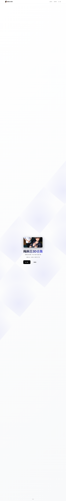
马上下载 (59, 1)
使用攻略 (55, 1)
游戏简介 (51, 1)
